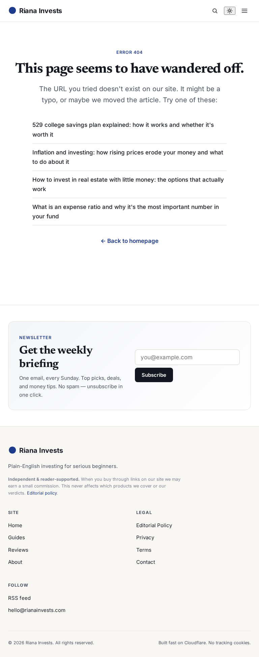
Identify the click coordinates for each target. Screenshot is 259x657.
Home (15, 525)
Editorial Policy (154, 525)
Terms (143, 550)
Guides (16, 537)
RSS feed (19, 598)
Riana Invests (35, 450)
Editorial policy (42, 493)
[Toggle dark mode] (229, 11)
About (15, 562)
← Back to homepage (129, 241)
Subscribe (154, 375)
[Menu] (244, 10)
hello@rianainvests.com (36, 610)
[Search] (214, 10)
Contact (145, 562)
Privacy (145, 537)
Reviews (18, 550)
